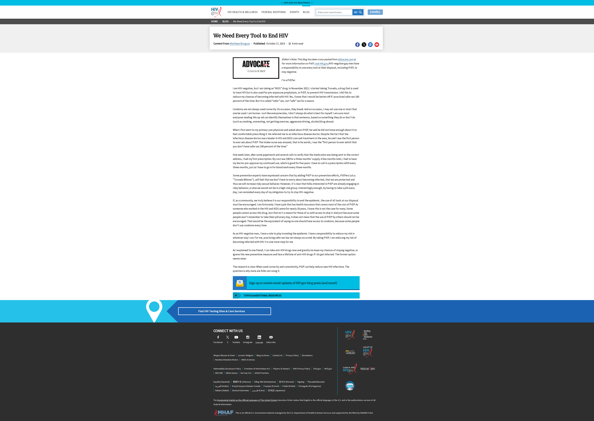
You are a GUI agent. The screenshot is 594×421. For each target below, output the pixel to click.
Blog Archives (263, 355)
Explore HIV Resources (297, 3)
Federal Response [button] (273, 12)
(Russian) (316, 381)
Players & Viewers (281, 368)
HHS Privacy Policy (301, 368)
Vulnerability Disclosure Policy (227, 368)
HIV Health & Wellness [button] (243, 12)
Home (214, 21)
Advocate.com (345, 59)
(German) (240, 390)
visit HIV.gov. (321, 63)
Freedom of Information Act (257, 368)
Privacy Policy (292, 355)
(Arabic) (222, 386)
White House (231, 373)
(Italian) (222, 390)
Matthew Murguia (240, 43)
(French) (271, 386)
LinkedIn (259, 342)
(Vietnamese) (265, 381)
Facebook (218, 342)
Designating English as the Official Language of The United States (247, 400)
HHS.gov (328, 368)
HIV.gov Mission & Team (224, 355)
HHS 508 (219, 373)
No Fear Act (246, 373)
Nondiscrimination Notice (226, 359)
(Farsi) (258, 390)
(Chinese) (242, 381)
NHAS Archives (248, 359)
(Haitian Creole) (246, 386)
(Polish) (288, 386)
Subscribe (271, 342)
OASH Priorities (262, 373)
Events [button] (294, 12)
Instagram (247, 342)
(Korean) (286, 381)
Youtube (236, 342)
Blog (306, 12)
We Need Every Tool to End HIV (249, 21)
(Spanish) (221, 381)
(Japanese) (276, 390)
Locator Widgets (245, 355)
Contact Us (278, 355)
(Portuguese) (310, 386)
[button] (358, 12)
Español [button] (375, 12)
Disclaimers (307, 355)
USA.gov (317, 368)
